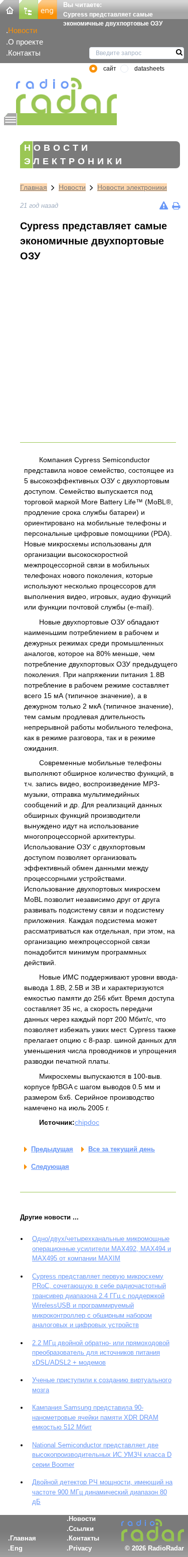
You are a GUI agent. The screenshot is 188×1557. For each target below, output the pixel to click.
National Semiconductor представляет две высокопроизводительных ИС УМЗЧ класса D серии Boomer (101, 1454)
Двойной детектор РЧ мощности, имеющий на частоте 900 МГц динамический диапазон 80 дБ (102, 1491)
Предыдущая (52, 1149)
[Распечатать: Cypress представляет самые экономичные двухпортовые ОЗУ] (176, 205)
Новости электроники (132, 187)
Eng (16, 1548)
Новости (22, 30)
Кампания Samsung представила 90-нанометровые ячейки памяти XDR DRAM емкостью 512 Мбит (95, 1417)
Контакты (24, 53)
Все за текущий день (121, 1149)
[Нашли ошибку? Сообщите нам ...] (163, 205)
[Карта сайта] (28, 9)
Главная (33, 187)
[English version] (47, 9)
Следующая (50, 1166)
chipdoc (87, 1122)
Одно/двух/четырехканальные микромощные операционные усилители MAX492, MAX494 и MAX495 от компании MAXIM (101, 1248)
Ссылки (81, 1528)
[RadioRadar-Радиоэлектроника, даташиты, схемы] (9, 9)
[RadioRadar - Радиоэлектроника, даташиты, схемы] (60, 95)
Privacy (80, 1548)
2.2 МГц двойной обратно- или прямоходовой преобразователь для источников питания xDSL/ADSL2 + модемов (100, 1352)
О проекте (25, 42)
